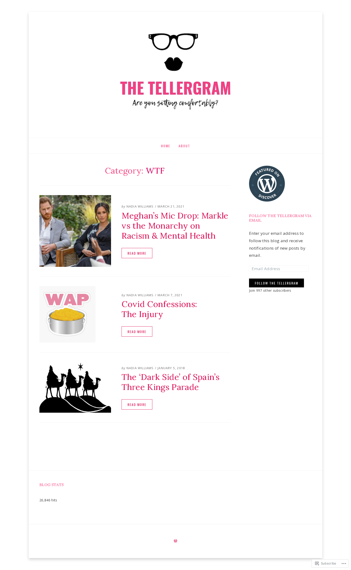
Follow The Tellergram (276, 283)
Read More (137, 253)
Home (165, 145)
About (184, 145)
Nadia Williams (140, 206)
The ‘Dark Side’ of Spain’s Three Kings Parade (170, 382)
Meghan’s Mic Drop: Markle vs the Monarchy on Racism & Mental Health (175, 225)
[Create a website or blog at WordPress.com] (175, 541)
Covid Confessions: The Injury (159, 309)
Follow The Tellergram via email (280, 218)
